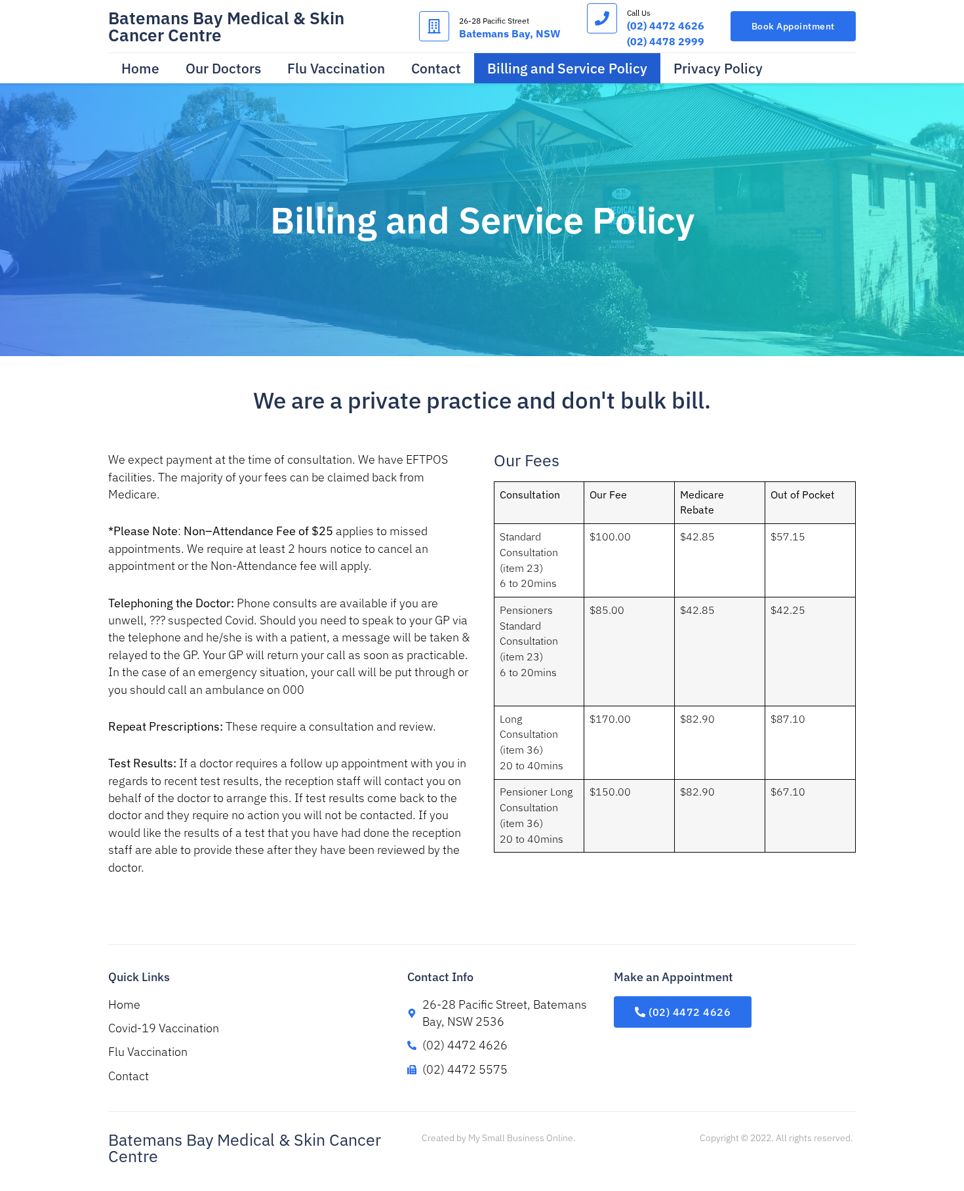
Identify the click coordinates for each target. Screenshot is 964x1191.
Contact (436, 68)
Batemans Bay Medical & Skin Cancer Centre (226, 26)
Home (140, 68)
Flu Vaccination (336, 68)
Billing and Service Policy (567, 68)
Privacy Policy (718, 68)
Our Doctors (223, 68)
